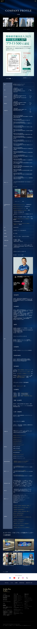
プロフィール (17, 201)
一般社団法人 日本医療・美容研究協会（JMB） (21, 511)
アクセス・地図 (29, 90)
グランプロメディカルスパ (17, 474)
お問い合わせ (6, 582)
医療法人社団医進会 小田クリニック (24, 369)
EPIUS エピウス (16, 601)
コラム (4, 603)
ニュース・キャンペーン (7, 601)
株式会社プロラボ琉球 (17, 450)
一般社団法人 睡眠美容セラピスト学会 (19, 210)
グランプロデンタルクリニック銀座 (23, 371)
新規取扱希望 (5, 597)
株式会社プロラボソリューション (18, 204)
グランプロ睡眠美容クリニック (19, 376)
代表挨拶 (8, 29)
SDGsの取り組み (21, 582)
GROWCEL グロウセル (17, 600)
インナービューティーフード (28, 599)
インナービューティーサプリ (28, 600)
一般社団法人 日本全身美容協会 (18, 509)
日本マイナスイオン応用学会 (18, 521)
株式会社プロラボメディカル (18, 454)
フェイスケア (26, 605)
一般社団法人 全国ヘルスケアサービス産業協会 (21, 218)
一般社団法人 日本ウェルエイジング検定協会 (20, 523)
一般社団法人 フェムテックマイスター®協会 (20, 461)
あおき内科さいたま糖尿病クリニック (23, 373)
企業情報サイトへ (26, 77)
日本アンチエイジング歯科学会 (18, 525)
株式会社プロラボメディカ (17, 208)
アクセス (24, 29)
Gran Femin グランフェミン (18, 599)
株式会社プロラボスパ (17, 437)
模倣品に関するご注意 (29, 582)
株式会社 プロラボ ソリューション (19, 435)
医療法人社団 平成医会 (21, 377)
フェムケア (26, 607)
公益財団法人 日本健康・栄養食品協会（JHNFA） (21, 505)
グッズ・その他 (27, 608)
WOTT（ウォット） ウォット (18, 612)
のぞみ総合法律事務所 (25, 394)
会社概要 (16, 582)
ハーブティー (26, 602)
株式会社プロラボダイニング (18, 206)
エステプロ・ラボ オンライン (7, 610)
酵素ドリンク (26, 595)
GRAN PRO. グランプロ (17, 595)
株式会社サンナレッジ (17, 439)
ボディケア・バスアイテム (28, 606)
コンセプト (4, 594)
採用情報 (4, 605)
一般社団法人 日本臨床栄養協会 (18, 519)
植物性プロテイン (27, 601)
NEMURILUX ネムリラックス (18, 602)
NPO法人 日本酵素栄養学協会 (18, 513)
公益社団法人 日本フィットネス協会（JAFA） (21, 507)
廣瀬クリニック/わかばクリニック (23, 375)
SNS (23, 201)
